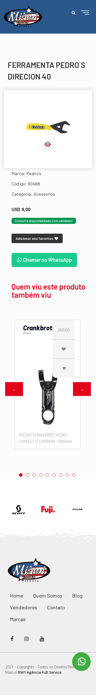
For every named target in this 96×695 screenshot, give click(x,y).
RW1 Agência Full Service (39, 672)
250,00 (64, 329)
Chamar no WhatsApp (47, 260)
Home (16, 595)
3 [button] (34, 475)
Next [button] (82, 389)
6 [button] (54, 475)
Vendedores (23, 607)
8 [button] (67, 475)
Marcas (18, 619)
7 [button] (60, 475)
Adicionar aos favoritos (35, 238)
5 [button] (47, 475)
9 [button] (74, 475)
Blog (77, 595)
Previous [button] (14, 389)
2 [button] (27, 475)
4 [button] (40, 475)
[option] (48, 129)
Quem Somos (47, 595)
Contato (56, 607)
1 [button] (21, 475)
